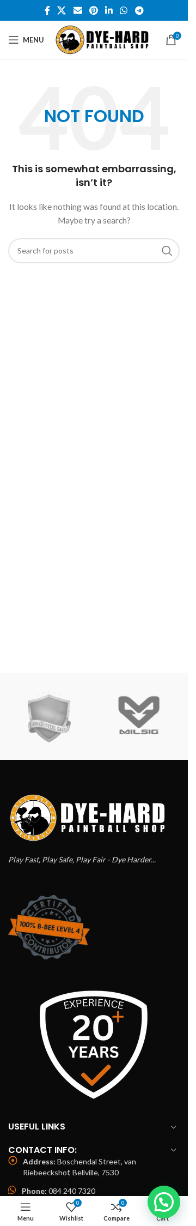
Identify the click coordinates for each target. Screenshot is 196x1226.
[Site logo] (103, 39)
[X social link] (62, 10)
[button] (164, 1202)
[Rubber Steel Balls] (49, 716)
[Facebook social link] (47, 10)
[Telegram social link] (139, 10)
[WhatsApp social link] (124, 10)
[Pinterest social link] (93, 10)
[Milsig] (138, 716)
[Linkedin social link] (109, 10)
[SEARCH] (167, 250)
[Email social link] (77, 10)
